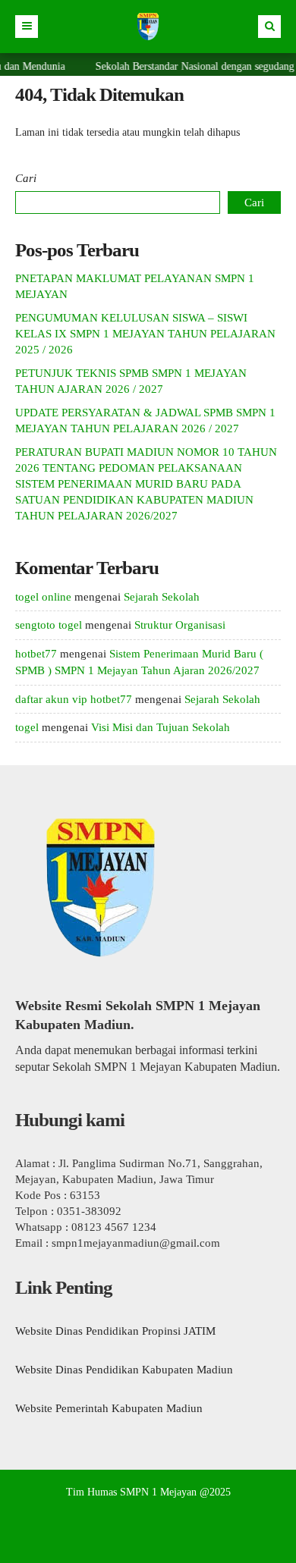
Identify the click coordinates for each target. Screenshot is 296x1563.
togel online (43, 597)
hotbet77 (36, 654)
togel (27, 727)
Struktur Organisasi (179, 625)
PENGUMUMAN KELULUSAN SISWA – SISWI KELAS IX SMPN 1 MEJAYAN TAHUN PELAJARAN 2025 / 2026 (145, 334)
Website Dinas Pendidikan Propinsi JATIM (115, 1331)
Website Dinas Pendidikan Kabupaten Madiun (124, 1370)
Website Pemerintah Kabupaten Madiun (109, 1408)
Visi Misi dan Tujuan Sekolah (160, 727)
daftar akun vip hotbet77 (73, 699)
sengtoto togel (48, 625)
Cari (25, 178)
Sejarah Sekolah (162, 597)
